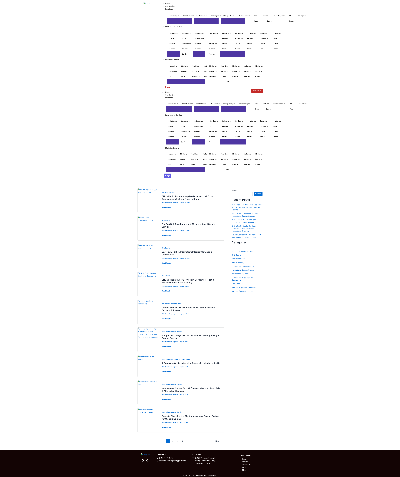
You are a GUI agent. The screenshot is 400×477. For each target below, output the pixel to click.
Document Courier (239, 259)
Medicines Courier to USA (173, 71)
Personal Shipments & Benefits (244, 287)
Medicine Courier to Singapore (195, 71)
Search (234, 190)
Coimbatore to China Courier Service (276, 41)
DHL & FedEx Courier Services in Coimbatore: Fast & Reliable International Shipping (244, 228)
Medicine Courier (172, 148)
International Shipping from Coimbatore (176, 359)
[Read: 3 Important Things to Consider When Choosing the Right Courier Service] (148, 333)
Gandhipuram (216, 16)
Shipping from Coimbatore (242, 291)
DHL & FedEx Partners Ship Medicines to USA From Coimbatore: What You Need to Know (247, 207)
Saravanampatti (244, 16)
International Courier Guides (243, 266)
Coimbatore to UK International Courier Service (186, 43)
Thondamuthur (188, 16)
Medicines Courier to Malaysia (206, 159)
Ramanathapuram (278, 16)
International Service (173, 115)
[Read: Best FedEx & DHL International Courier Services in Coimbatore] (148, 247)
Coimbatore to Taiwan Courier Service (226, 41)
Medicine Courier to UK (184, 71)
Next (218, 441)
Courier (235, 247)
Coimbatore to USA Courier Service (173, 41)
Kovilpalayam (174, 16)
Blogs (167, 176)
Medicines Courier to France (259, 71)
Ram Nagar (256, 18)
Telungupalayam (229, 16)
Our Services (170, 95)
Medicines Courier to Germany (247, 71)
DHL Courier (166, 220)
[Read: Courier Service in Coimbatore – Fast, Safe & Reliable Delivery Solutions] (148, 302)
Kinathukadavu (201, 16)
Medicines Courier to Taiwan (224, 71)
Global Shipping (238, 262)
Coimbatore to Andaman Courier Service (239, 41)
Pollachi (265, 16)
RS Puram (291, 18)
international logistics (240, 274)
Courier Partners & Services (242, 251)
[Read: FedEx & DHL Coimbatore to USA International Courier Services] (148, 219)
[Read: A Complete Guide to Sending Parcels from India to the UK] (148, 358)
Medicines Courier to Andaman (213, 71)
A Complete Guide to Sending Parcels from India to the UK (191, 363)
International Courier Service (172, 304)
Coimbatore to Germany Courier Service (264, 41)
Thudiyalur (302, 16)
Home (167, 92)
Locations (169, 98)
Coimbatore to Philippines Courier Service (213, 43)
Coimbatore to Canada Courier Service (251, 41)
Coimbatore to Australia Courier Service (199, 41)
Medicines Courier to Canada (236, 71)
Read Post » (166, 207)
